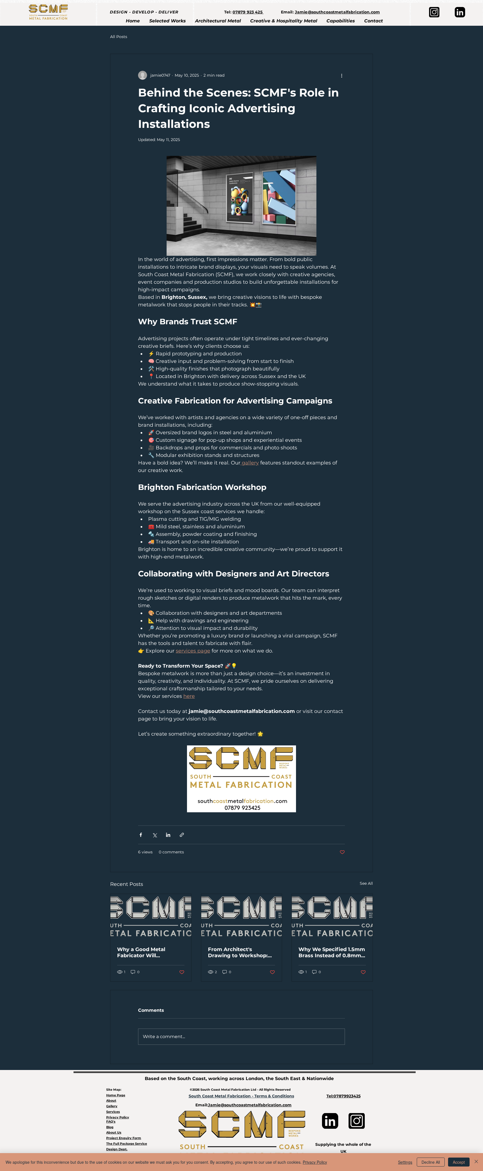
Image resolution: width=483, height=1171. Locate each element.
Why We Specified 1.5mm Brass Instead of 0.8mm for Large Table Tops (332, 952)
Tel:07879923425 (343, 1096)
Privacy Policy (315, 1162)
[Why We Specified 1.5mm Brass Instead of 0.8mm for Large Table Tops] (332, 916)
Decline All (431, 1162)
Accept (459, 1162)
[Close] (476, 1162)
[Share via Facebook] (140, 834)
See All (366, 883)
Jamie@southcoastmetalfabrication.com (337, 12)
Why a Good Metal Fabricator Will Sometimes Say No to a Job (147, 952)
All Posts (118, 36)
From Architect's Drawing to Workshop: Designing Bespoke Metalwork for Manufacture (238, 952)
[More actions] (341, 75)
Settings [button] (405, 1162)
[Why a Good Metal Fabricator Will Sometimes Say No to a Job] (150, 916)
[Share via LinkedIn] (168, 834)
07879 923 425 (248, 12)
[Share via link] (181, 834)
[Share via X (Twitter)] (154, 834)
